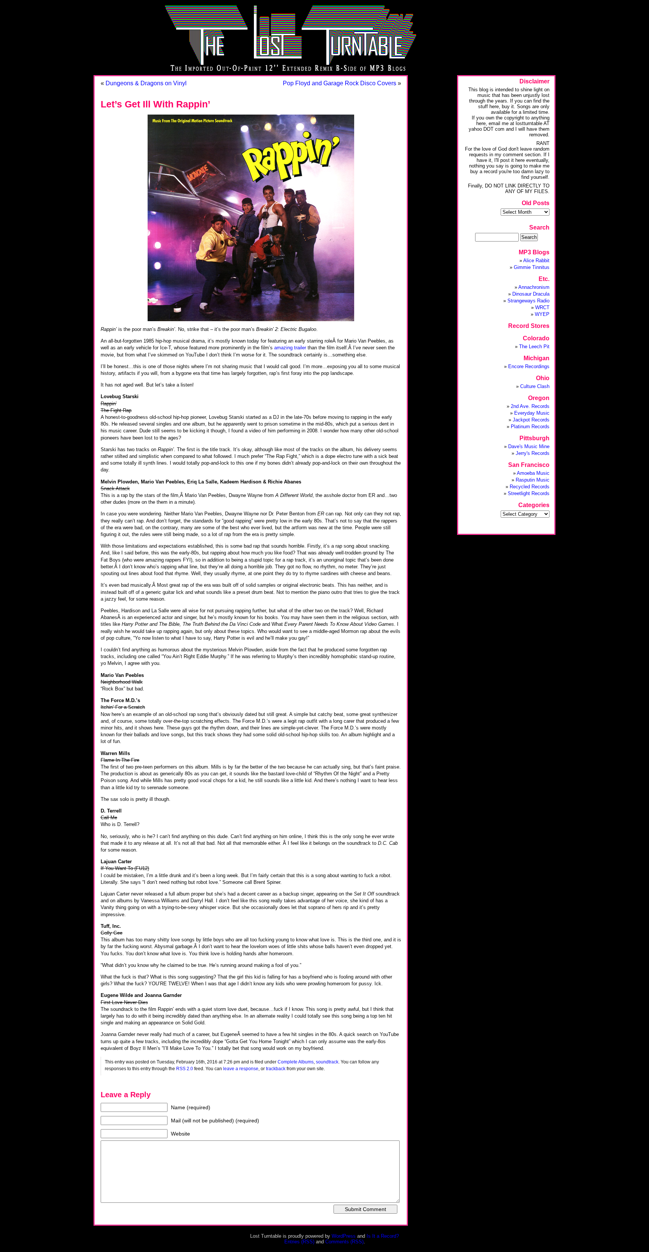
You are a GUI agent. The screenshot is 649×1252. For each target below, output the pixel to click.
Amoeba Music (533, 473)
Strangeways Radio (528, 301)
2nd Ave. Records (530, 406)
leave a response (240, 1068)
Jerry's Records (532, 453)
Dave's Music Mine (528, 446)
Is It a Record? (383, 1236)
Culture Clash (534, 386)
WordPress (344, 1236)
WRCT (542, 307)
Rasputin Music (532, 480)
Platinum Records (530, 426)
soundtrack (327, 1061)
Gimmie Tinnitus (531, 267)
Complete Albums (296, 1061)
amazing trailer (291, 347)
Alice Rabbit (536, 260)
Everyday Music (531, 413)
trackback (275, 1068)
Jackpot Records (531, 420)
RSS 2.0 (184, 1068)
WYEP (542, 314)
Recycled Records (529, 486)
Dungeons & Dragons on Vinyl (146, 83)
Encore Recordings (528, 366)
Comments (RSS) (344, 1241)
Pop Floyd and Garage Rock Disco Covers (339, 83)
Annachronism (533, 287)
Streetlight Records (528, 493)
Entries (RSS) (299, 1241)
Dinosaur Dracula (530, 294)
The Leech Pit (534, 346)
